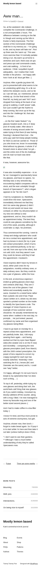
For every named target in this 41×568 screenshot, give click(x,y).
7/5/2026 (35, 487)
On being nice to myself (13, 507)
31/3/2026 (34, 501)
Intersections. (9, 501)
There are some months (26, 464)
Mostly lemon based (12, 3)
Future (8, 464)
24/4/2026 (34, 494)
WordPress (34, 563)
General (20, 21)
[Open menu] (36, 3)
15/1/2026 (34, 507)
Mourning (7, 487)
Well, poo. (7, 494)
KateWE (13, 21)
